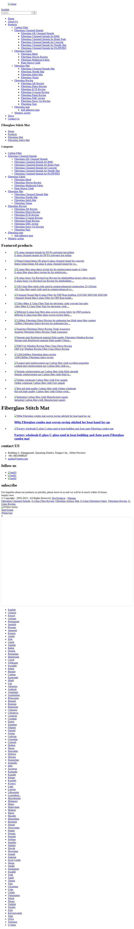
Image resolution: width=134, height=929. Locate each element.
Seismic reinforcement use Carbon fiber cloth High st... (42, 374)
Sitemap (71, 498)
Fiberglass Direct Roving (34, 86)
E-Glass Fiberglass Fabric (93, 501)
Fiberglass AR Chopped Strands (37, 33)
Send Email (7, 510)
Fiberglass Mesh (29, 54)
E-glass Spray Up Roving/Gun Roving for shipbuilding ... (44, 280)
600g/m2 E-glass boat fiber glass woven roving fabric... (42, 314)
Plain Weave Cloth (30, 62)
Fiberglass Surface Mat (67, 501)
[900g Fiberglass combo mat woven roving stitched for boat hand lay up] (52, 416)
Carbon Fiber (21, 27)
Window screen (22, 112)
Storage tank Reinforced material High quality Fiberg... (42, 340)
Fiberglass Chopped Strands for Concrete (42, 42)
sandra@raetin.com (18, 458)
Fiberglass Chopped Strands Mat (38, 68)
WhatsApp (6, 512)
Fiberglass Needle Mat (32, 71)
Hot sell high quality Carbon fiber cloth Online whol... (42, 391)
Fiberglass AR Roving (32, 83)
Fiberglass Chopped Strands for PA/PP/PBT (44, 48)
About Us (13, 21)
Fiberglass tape (22, 107)
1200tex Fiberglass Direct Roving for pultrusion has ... (42, 323)
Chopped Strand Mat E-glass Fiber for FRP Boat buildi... (43, 297)
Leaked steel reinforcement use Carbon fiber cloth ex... (42, 366)
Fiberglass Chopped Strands (28, 30)
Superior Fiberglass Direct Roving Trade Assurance (40, 332)
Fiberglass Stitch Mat (32, 74)
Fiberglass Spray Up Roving (35, 101)
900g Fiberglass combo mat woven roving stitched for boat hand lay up (62, 422)
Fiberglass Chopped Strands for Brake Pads (43, 39)
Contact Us (13, 118)
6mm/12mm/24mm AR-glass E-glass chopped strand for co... (45, 263)
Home (11, 18)
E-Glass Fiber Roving (43, 501)
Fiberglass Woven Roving (34, 56)
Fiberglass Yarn (29, 104)
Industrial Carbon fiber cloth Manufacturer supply (40, 400)
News (11, 115)
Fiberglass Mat (22, 65)
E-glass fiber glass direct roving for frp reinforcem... (41, 272)
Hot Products (58, 498)
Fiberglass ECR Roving (33, 89)
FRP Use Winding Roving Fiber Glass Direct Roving (41, 349)
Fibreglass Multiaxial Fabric (35, 59)
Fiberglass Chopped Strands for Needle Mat (43, 45)
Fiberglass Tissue (30, 77)
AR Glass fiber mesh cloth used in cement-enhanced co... (43, 289)
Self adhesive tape (30, 109)
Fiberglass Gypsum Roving (35, 92)
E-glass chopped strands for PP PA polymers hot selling (42, 255)
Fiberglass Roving (23, 80)
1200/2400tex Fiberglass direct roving (33, 357)
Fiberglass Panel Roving (33, 95)
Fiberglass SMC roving (33, 98)
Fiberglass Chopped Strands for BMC (40, 36)
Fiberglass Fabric (23, 51)
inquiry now (7, 495)
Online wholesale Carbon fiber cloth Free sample (39, 383)
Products (12, 24)
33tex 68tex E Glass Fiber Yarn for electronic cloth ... (41, 306)
